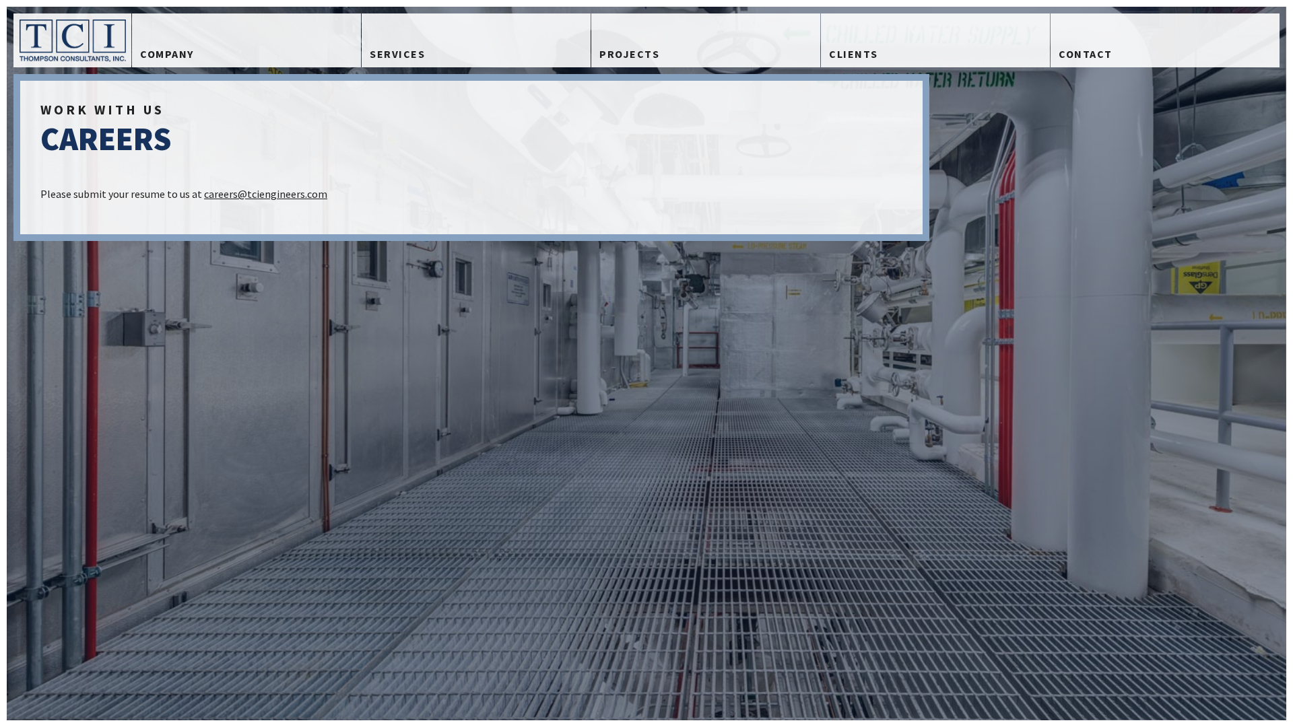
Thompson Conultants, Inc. (72, 40)
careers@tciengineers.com (265, 194)
